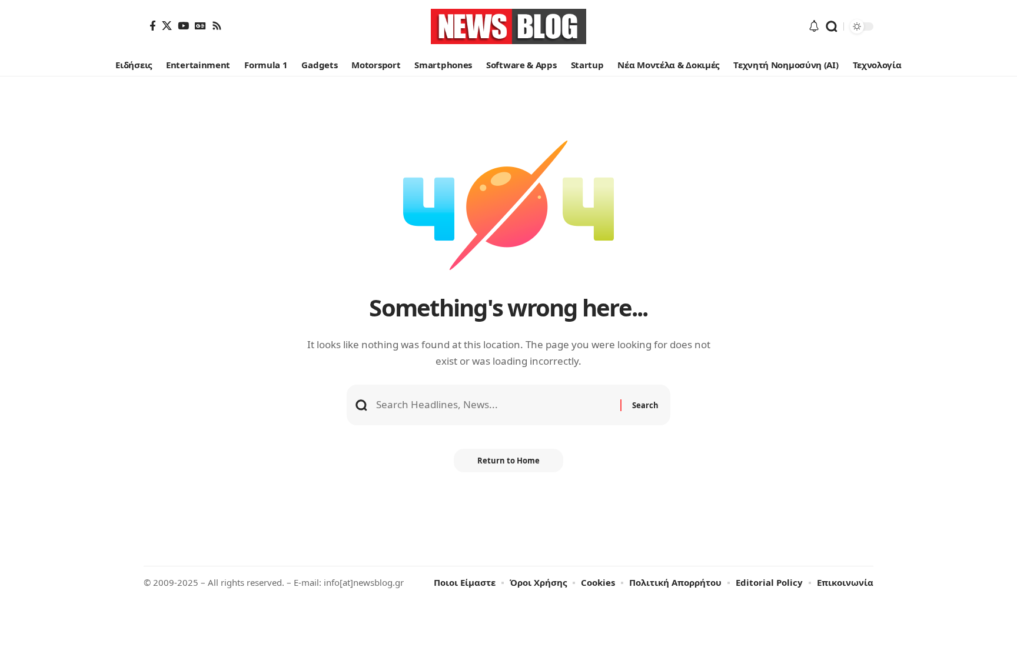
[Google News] (200, 26)
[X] (167, 26)
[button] (831, 26)
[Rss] (217, 26)
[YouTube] (183, 26)
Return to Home (508, 460)
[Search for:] (493, 405)
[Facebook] (153, 26)
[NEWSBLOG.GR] (508, 26)
